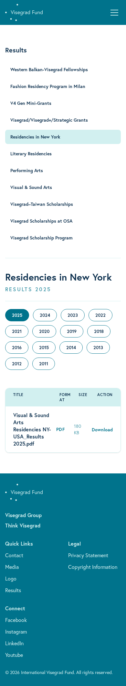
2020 (44, 331)
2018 (99, 331)
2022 (100, 315)
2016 (17, 347)
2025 (17, 315)
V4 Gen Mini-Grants (30, 103)
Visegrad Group (23, 515)
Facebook (16, 620)
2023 (73, 315)
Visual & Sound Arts (31, 187)
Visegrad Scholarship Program (41, 238)
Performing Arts (26, 170)
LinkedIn (14, 643)
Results (13, 590)
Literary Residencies (31, 154)
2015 (44, 347)
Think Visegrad (22, 525)
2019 (72, 331)
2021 (17, 331)
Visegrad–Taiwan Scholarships (41, 204)
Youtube (14, 655)
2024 (45, 315)
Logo (10, 578)
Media (12, 567)
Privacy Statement (88, 555)
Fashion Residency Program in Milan (47, 86)
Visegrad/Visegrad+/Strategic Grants (49, 120)
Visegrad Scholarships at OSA (41, 221)
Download (102, 430)
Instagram (16, 631)
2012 (17, 364)
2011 (43, 364)
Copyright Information (92, 567)
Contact (14, 555)
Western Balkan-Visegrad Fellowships (49, 69)
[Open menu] (114, 12)
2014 (71, 347)
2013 (98, 347)
